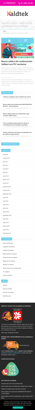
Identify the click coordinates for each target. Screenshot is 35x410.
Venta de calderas (5, 85)
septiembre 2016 (7, 194)
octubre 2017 (6, 158)
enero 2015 (6, 229)
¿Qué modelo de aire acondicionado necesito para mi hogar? (17, 386)
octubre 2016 (6, 190)
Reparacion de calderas (17, 83)
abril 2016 (5, 208)
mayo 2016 (6, 204)
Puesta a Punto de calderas (10, 257)
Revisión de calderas (28, 83)
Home (4, 31)
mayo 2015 (6, 222)
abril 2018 (5, 154)
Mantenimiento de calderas (23, 81)
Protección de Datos (13, 332)
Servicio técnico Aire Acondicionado (12, 268)
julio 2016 (5, 197)
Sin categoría (6, 271)
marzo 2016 (6, 212)
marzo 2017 (6, 176)
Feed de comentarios (8, 292)
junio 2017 (5, 165)
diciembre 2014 (7, 233)
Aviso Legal (4, 332)
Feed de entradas (7, 289)
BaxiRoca (30, 351)
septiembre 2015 (7, 215)
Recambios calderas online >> (9, 354)
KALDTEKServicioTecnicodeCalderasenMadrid (12, 79)
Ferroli (25, 351)
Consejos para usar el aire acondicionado (12, 383)
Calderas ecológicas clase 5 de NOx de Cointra (17, 97)
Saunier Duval (9, 351)
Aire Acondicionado (8, 243)
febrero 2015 (6, 226)
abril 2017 (5, 172)
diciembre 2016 (7, 186)
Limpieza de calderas (11, 81)
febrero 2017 (6, 179)
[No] (33, 405)
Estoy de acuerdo (18, 407)
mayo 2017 (6, 169)
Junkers (20, 351)
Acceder (5, 285)
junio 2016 (5, 201)
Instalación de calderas (9, 246)
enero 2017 (6, 183)
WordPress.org (7, 296)
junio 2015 (5, 219)
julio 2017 (5, 161)
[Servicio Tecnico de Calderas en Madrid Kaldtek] (17, 13)
